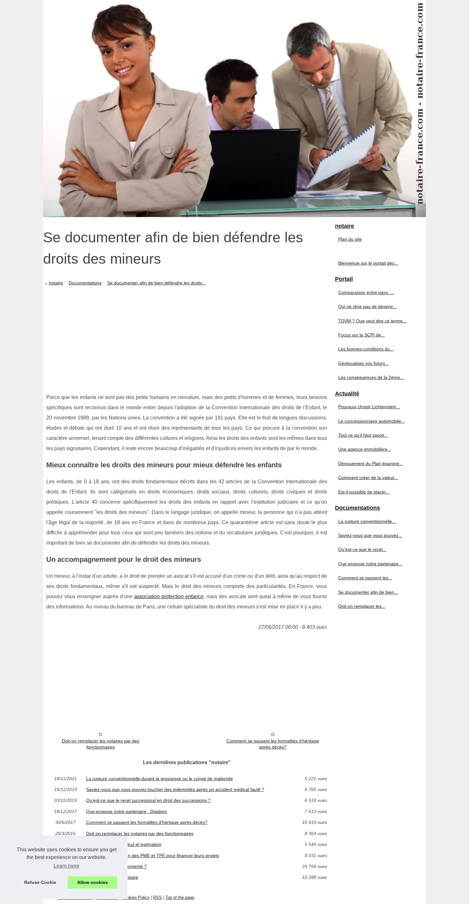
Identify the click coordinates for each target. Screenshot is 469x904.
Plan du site (350, 239)
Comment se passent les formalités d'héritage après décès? (273, 744)
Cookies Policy (136, 897)
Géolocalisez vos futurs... (363, 363)
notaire (56, 282)
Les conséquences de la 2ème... (371, 377)
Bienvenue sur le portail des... (368, 263)
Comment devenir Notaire (112, 877)
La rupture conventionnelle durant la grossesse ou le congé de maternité (159, 778)
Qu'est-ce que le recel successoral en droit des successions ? (148, 800)
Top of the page (179, 897)
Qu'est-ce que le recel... (362, 549)
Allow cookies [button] (92, 882)
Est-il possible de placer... (364, 491)
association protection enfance (169, 596)
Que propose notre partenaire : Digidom (126, 811)
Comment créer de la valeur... (368, 477)
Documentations (85, 282)
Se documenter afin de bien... (368, 592)
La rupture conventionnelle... (367, 521)
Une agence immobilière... (364, 449)
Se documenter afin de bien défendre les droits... (156, 282)
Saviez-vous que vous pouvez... (370, 535)
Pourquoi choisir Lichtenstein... (369, 406)
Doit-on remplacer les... (361, 606)
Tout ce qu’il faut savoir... (363, 435)
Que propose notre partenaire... (370, 563)
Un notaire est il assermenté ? (116, 866)
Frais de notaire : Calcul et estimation (123, 844)
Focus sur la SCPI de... (361, 334)
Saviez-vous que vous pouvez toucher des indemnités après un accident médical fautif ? (175, 789)
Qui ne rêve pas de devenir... (367, 306)
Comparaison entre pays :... (366, 292)
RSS (157, 897)
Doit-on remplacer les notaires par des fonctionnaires (100, 744)
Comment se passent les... (365, 577)
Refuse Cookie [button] (40, 882)
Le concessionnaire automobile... (371, 421)
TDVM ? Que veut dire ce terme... (372, 320)
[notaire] (234, 108)
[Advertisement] (186, 335)
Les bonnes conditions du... (366, 348)
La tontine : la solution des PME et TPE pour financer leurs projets (152, 855)
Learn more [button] (66, 866)
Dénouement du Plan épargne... (370, 463)
